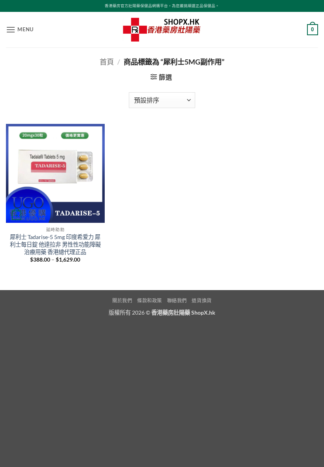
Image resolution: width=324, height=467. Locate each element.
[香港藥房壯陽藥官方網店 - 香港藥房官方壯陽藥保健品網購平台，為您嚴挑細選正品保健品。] (162, 29)
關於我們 (122, 301)
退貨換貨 (201, 301)
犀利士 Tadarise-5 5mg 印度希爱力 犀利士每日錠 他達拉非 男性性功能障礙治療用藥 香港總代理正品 (55, 244)
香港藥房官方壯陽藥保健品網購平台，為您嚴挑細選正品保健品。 (162, 6)
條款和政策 (149, 301)
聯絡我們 (177, 301)
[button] (20, 29)
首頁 (107, 61)
